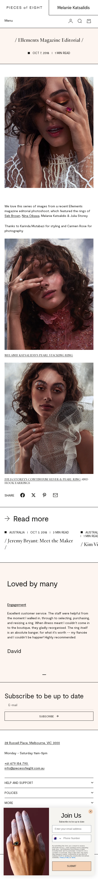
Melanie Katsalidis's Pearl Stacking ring (39, 355)
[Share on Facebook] (22, 495)
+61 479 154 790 (17, 763)
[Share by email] (55, 495)
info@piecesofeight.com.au (24, 768)
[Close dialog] (90, 811)
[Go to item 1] (44, 674)
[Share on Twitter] (33, 495)
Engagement (16, 604)
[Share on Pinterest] (44, 495)
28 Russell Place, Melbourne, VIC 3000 (32, 743)
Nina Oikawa (30, 216)
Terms (73, 857)
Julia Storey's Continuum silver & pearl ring (43, 479)
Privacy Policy (64, 857)
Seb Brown (12, 216)
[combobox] (57, 838)
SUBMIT (71, 866)
